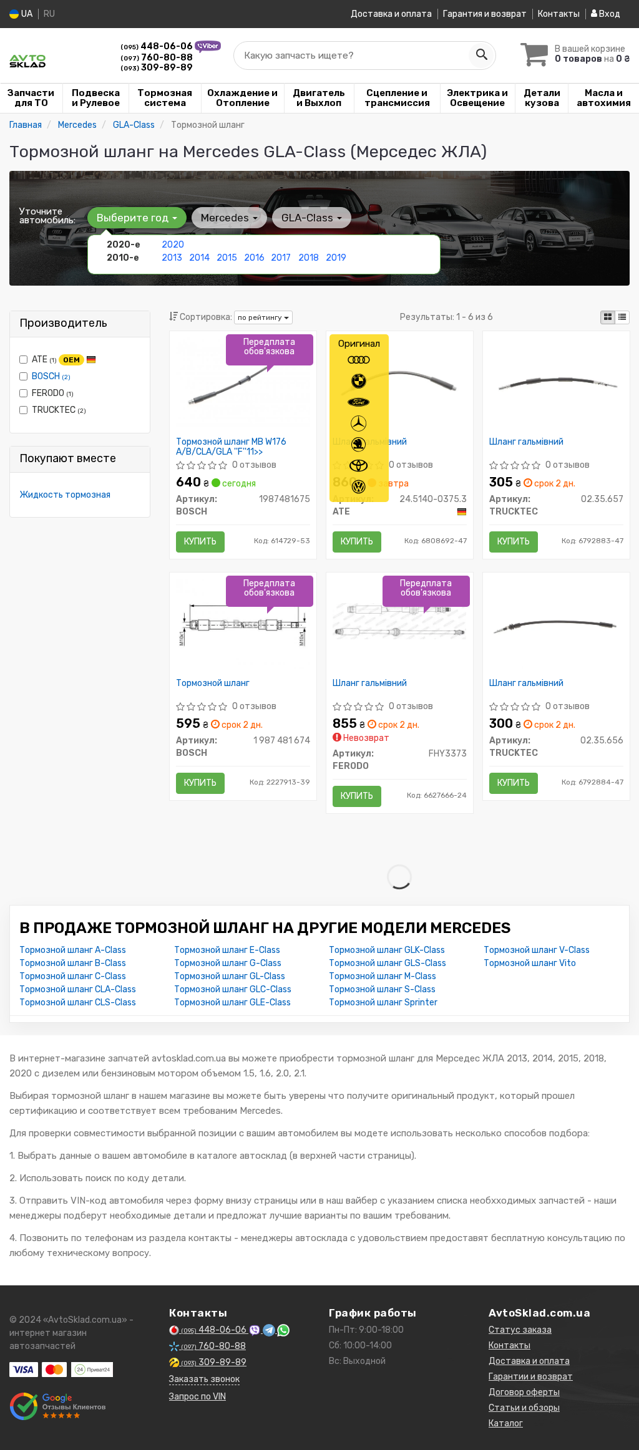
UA (25, 14)
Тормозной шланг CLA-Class (77, 989)
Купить (200, 541)
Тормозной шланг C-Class (72, 976)
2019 (336, 258)
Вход (608, 14)
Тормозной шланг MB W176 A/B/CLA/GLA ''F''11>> (231, 447)
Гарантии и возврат (531, 1376)
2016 (254, 258)
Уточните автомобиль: (47, 216)
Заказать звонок (204, 1379)
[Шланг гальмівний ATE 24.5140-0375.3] (400, 381)
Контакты (559, 14)
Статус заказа (520, 1330)
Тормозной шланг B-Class (72, 963)
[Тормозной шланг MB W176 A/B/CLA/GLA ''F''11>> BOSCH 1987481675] (243, 381)
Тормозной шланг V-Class (537, 950)
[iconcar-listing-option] (622, 317)
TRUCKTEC (59, 410)
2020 (173, 244)
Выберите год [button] (134, 217)
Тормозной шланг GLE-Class (232, 1002)
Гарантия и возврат (485, 14)
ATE (56, 359)
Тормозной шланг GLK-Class (387, 950)
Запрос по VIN (197, 1396)
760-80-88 (156, 57)
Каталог (506, 1423)
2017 (281, 258)
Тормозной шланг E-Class (227, 950)
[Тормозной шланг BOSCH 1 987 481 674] (243, 622)
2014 (199, 258)
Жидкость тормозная (64, 495)
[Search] (481, 55)
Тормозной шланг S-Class (382, 989)
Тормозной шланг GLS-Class (387, 963)
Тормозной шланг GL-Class (229, 976)
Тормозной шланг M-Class (382, 976)
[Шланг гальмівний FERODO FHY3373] (400, 621)
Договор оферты (524, 1392)
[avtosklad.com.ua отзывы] (57, 1406)
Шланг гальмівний (370, 442)
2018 (308, 258)
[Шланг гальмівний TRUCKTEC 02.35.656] (556, 622)
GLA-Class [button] (308, 217)
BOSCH (51, 376)
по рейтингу (261, 317)
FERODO (53, 393)
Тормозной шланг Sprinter (383, 1002)
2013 (172, 258)
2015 (227, 258)
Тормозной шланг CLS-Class (77, 1002)
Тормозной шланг (213, 684)
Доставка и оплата (391, 14)
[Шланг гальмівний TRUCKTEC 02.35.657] (556, 381)
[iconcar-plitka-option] (607, 317)
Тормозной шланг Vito (530, 963)
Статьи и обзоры (524, 1408)
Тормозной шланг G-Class (227, 963)
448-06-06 (157, 46)
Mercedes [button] (226, 217)
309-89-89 (156, 67)
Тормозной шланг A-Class (72, 950)
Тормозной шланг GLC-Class (232, 989)
